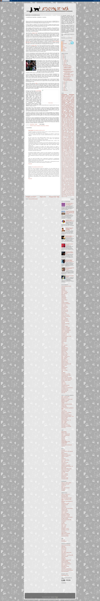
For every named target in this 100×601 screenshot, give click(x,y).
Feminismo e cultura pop (65, 327)
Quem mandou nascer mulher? (66, 377)
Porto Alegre (72, 181)
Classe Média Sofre (64, 496)
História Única (69, 168)
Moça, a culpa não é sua (65, 356)
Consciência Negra (69, 125)
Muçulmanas (63, 179)
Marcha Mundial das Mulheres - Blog (67, 416)
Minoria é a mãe (64, 352)
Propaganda (72, 107)
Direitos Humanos (68, 96)
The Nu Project (63, 567)
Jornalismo (72, 170)
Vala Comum (66, 189)
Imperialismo (72, 168)
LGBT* (68, 119)
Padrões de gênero (70, 115)
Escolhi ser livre (64, 313)
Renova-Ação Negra (64, 477)
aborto (73, 131)
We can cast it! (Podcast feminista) (67, 570)
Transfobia (63, 117)
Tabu (73, 116)
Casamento (72, 134)
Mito (70, 176)
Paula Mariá (32, 124)
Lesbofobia (67, 110)
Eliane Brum (63, 461)
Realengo (73, 183)
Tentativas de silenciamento (66, 122)
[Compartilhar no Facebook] (42, 124)
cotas (66, 123)
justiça (68, 194)
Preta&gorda (63, 558)
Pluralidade (63, 130)
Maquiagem (68, 172)
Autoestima (63, 102)
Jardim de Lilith (63, 341)
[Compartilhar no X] (41, 124)
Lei (69, 119)
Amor (73, 123)
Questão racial (63, 121)
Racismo (34, 125)
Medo (73, 175)
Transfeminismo (64, 443)
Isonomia (70, 170)
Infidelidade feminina (64, 169)
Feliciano (64, 127)
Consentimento (72, 118)
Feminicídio (67, 127)
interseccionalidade (63, 194)
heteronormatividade (71, 193)
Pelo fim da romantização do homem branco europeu (70, 268)
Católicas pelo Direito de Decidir (66, 404)
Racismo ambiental (64, 475)
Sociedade (62, 187)
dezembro (65, 60)
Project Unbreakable (64, 561)
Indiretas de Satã (64, 509)
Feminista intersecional (65, 331)
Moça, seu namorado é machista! (66, 517)
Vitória (70, 190)
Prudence (66, 130)
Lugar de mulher (64, 411)
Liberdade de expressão (64, 171)
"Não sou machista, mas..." (65, 494)
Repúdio (73, 121)
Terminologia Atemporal (65, 385)
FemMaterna (63, 485)
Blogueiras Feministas (65, 400)
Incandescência (64, 463)
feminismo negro (63, 193)
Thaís (63, 49)
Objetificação (63, 111)
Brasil (71, 124)
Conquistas (66, 113)
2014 (63, 56)
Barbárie (31, 125)
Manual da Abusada (64, 172)
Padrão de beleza (70, 111)
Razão (67, 183)
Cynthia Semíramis (64, 307)
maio (64, 86)
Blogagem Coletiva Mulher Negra (66, 399)
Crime (73, 125)
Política (73, 120)
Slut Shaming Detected (65, 529)
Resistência (39, 125)
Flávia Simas (64, 43)
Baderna (62, 452)
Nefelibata (63, 366)
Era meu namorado (64, 311)
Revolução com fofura (65, 528)
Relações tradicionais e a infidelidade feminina (67, 69)
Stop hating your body (65, 566)
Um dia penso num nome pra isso (67, 387)
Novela (65, 120)
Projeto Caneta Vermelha (65, 562)
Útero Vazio (63, 392)
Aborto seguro (68, 101)
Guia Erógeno (63, 551)
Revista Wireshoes (64, 423)
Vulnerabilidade (63, 191)
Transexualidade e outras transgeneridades (65, 442)
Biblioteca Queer (64, 432)
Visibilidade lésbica (66, 190)
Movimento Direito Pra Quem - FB (67, 466)
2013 (63, 57)
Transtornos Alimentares (71, 188)
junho (64, 84)
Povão (62, 182)
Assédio (65, 133)
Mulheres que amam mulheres (69, 178)
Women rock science (64, 534)
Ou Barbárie (63, 372)
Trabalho (69, 131)
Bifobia (70, 117)
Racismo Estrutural (63, 183)
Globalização (63, 168)
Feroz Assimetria (64, 333)
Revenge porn (64, 131)
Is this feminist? (64, 512)
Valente (69, 189)
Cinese (62, 457)
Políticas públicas (65, 181)
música (66, 195)
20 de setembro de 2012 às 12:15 (39, 130)
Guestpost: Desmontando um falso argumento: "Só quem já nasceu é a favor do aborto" (70, 212)
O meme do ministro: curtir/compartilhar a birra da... (68, 74)
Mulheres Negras (64, 418)
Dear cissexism (63, 308)
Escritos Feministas (64, 318)
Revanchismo (43, 125)
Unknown (64, 50)
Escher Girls (63, 312)
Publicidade (63, 112)
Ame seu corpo (63, 548)
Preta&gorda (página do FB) (66, 560)
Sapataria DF (63, 440)
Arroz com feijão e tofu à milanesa (67, 451)
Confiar (36, 83)
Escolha (68, 126)
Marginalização (65, 175)
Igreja (70, 127)
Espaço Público (67, 106)
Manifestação (63, 115)
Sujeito (68, 187)
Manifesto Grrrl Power (65, 413)
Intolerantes (65, 170)
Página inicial (43, 196)
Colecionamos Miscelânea (65, 303)
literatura (70, 194)
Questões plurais (64, 565)
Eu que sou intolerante (65, 321)
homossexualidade (64, 132)
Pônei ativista (63, 527)
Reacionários (70, 183)
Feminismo (64, 94)
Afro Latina (63, 287)
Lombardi (63, 343)
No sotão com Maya (64, 518)
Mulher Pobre (66, 177)
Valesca (71, 189)
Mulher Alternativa (64, 357)
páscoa (69, 195)
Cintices (62, 301)
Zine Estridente (63, 541)
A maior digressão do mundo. (66, 286)
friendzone (67, 193)
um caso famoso (38, 90)
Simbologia (67, 186)
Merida (69, 176)
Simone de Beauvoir (71, 186)
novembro (65, 61)
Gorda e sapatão (64, 337)
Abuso (71, 112)
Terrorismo (66, 188)
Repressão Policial (63, 185)
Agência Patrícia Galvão (65, 396)
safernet (73, 195)
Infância (62, 128)
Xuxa (66, 191)
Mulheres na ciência (64, 362)
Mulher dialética (64, 358)
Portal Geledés (63, 422)
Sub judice (63, 381)
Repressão (63, 116)
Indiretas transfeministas (65, 435)
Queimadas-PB (72, 182)
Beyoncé (70, 133)
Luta (73, 96)
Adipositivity (63, 546)
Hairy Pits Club (63, 553)
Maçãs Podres (63, 351)
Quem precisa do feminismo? (66, 563)
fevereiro (65, 90)
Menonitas (66, 176)
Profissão (65, 182)
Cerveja (64, 125)
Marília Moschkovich (64, 348)
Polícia (62, 181)
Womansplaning (64, 391)
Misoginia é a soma (64, 353)
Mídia (68, 102)
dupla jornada (63, 192)
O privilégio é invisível (65, 471)
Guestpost (72, 102)
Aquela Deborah (64, 291)
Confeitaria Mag (64, 406)
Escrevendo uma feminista (65, 316)
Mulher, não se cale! (64, 360)
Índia (66, 196)
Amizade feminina (69, 123)
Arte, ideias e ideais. (64, 495)
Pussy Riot (68, 182)
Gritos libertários (64, 338)
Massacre (71, 175)
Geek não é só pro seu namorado (67, 508)
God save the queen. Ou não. (66, 336)
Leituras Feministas (64, 556)
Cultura (73, 108)
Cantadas (69, 134)
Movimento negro (71, 128)
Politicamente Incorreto (69, 180)
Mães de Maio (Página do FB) (66, 468)
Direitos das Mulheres (68, 104)
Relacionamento (69, 121)
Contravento (63, 458)
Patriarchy (63, 523)
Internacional (69, 169)
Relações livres (72, 130)
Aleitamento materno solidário (66, 482)
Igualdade (72, 127)
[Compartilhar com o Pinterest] (43, 124)
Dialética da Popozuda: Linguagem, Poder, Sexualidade (69, 229)
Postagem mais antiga (54, 196)
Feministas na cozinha (65, 332)
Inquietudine (63, 436)
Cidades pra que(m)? (64, 456)
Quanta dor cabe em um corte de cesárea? (70, 236)
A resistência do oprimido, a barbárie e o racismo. (67, 67)
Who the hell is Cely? (64, 390)
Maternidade (68, 107)
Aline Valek (63, 288)
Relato (69, 130)
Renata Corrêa (63, 476)
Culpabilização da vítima (70, 105)
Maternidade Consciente (65, 487)
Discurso (62, 106)
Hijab (65, 168)
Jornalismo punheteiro (65, 513)
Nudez (69, 129)
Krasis (62, 342)
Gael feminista (63, 507)
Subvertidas (63, 382)
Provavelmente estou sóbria (66, 375)
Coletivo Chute (63, 405)
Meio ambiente (63, 176)
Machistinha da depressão (65, 514)
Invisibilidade (72, 114)
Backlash (68, 124)
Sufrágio (65, 187)
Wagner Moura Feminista (65, 533)
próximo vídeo (34, 45)
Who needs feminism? (65, 571)
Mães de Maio (63, 467)
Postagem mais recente (31, 196)
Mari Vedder (63, 346)
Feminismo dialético (64, 326)
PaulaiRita (63, 490)
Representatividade (71, 184)
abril (64, 87)
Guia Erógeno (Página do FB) (66, 552)
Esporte (71, 126)
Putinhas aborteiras (64, 376)
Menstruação (66, 128)
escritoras (69, 192)
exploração (72, 192)
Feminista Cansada (64, 504)
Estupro (71, 106)
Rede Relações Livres (65, 575)
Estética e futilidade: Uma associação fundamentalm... (68, 80)
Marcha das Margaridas (69, 173)
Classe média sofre (67, 118)
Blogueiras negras (64, 401)
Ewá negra (63, 322)
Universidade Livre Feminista (66, 426)
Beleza (68, 133)
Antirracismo (63, 103)
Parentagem (72, 129)
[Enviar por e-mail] (39, 124)
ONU (68, 179)
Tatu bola (64, 188)
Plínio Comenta (64, 524)
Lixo (68, 171)
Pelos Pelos (63, 557)
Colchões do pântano (64, 302)
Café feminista (63, 297)
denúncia (73, 191)
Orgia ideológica (64, 421)
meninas (73, 194)
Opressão (68, 120)
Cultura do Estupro (70, 99)
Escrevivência (63, 317)
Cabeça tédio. (63, 296)
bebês (68, 191)
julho (64, 83)
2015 (63, 54)
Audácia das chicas (64, 292)
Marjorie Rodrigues (64, 347)
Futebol (62, 119)
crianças (70, 191)
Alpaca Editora (63, 547)
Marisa (68, 175)
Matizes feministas (64, 350)
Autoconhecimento (64, 124)
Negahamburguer (64, 367)
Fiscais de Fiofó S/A (64, 462)
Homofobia (67, 114)
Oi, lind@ (62, 522)
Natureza (66, 179)
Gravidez (65, 119)
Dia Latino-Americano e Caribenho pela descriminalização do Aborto (67, 137)
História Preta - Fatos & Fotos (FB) (67, 555)
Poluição (73, 180)
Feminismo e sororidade (65, 328)
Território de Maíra (64, 386)
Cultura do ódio (63, 126)
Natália (63, 46)
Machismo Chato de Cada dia (66, 412)
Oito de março (72, 179)
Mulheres (72, 110)
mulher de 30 (63, 195)
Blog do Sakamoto (64, 453)
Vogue (72, 190)
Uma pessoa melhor (64, 478)
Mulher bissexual (70, 177)
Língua (73, 171)
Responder (30, 163)
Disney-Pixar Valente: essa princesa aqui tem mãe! (69, 253)
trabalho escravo (63, 196)
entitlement (66, 192)
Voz (73, 190)
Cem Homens (63, 298)
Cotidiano (70, 108)
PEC (65, 180)
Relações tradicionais (64, 184)
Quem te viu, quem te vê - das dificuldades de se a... (68, 76)
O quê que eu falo (64, 370)
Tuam (63, 189)
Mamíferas (63, 486)
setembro (65, 64)
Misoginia (63, 95)
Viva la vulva (63, 427)
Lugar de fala (70, 171)
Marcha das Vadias (64, 417)
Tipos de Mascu (64, 532)
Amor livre (70, 132)
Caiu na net (66, 134)
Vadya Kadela (30, 130)
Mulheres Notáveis (64, 361)
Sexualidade (68, 112)
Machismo (71, 94)
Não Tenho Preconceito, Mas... (66, 519)
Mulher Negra (63, 129)
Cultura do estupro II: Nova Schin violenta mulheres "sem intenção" (70, 261)
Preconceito (63, 100)
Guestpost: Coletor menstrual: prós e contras (70, 220)
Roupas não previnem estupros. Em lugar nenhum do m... (68, 72)
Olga (62, 371)
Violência (47, 125)
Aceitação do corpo (64, 108)
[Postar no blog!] (40, 124)
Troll (62, 189)
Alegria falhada (63, 431)
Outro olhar (63, 472)
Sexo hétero (64, 186)
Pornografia (69, 181)
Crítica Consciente (64, 306)
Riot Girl (71, 185)
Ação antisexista (64, 293)
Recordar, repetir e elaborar (66, 380)
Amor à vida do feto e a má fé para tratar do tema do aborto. (69, 204)
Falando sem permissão (65, 323)
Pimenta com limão (64, 473)
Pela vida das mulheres (67, 65)
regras (71, 195)
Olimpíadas (62, 180)
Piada (71, 120)
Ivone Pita (63, 437)
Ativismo (72, 101)
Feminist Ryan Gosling (65, 503)
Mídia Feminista (64, 365)
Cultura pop (63, 109)
